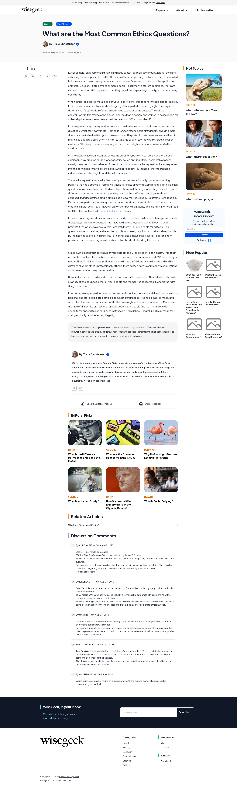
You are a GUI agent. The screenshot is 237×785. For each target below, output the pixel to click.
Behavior (149, 449)
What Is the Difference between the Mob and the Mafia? (84, 458)
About (164, 743)
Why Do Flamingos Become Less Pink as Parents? (160, 456)
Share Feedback (152, 403)
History (73, 449)
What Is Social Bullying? (158, 501)
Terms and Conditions (62, 781)
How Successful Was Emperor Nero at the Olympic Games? (118, 504)
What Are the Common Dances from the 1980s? (120, 456)
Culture (111, 449)
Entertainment (130, 756)
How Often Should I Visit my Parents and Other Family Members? (194, 307)
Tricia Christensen (64, 43)
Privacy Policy (45, 781)
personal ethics (109, 210)
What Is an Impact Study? (83, 501)
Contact (165, 747)
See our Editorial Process (99, 403)
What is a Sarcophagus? (200, 199)
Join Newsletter (204, 10)
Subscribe (204, 235)
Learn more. (160, 3)
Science (73, 496)
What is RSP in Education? (201, 156)
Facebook (166, 761)
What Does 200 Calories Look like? (193, 278)
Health (148, 496)
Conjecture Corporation (69, 777)
